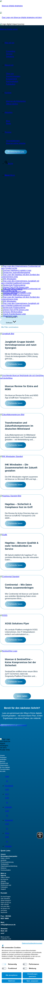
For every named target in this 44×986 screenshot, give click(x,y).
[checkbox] (4, 964)
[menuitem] (24, 101)
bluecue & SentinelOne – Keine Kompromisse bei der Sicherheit (20, 662)
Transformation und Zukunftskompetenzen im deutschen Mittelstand (19, 425)
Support (3, 889)
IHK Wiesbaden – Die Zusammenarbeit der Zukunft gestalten (21, 467)
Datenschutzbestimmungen (32, 943)
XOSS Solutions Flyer (17, 623)
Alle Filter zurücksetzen (9, 327)
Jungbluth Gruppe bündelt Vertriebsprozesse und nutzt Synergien (20, 345)
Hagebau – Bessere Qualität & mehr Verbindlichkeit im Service (21, 546)
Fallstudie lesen (15, 364)
